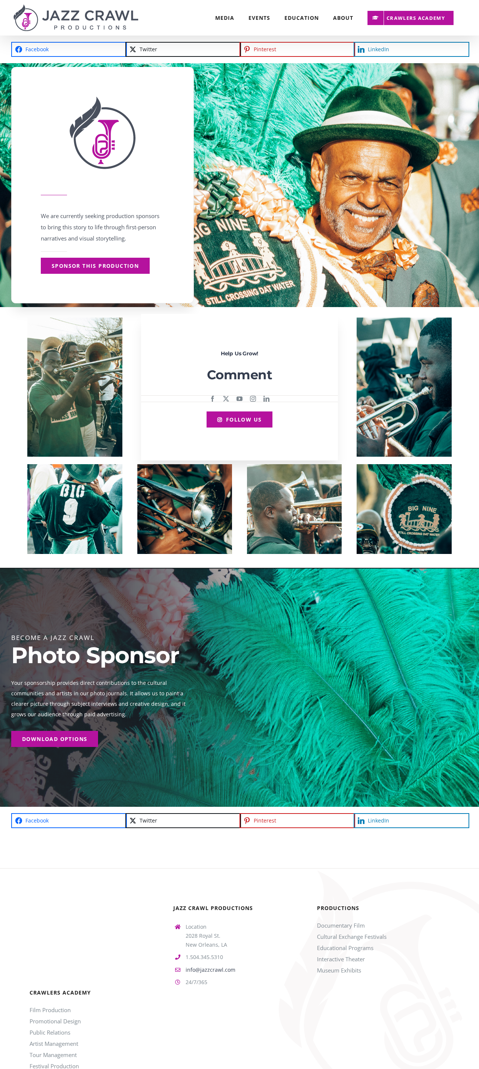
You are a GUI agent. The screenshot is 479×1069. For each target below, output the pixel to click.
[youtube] (239, 399)
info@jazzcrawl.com (210, 969)
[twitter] (226, 399)
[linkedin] (266, 399)
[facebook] (213, 399)
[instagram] (253, 399)
